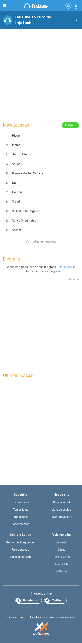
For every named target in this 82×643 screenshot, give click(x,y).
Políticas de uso (20, 556)
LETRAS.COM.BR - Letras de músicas (36, 5)
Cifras (61, 549)
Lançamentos (20, 524)
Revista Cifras (61, 556)
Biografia (11, 259)
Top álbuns (21, 516)
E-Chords (61, 571)
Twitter (57, 600)
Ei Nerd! (61, 542)
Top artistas (20, 509)
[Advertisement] (41, 74)
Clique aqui (65, 267)
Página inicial (61, 502)
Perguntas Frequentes (20, 542)
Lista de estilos (61, 509)
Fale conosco (20, 549)
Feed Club (61, 564)
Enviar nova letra (61, 516)
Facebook (30, 600)
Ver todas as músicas (41, 241)
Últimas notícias (19, 375)
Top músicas (20, 502)
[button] (76, 20)
